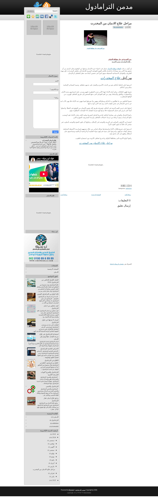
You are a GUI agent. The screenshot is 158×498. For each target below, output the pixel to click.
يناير (52, 476)
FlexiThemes (87, 492)
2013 (54, 480)
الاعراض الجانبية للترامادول (49, 349)
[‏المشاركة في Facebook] (124, 186)
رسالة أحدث (63, 195)
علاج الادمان (50, 196)
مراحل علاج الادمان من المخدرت (111, 23)
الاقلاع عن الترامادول (52, 360)
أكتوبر (52, 447)
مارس (52, 466)
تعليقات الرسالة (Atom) (117, 264)
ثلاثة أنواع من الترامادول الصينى (48, 294)
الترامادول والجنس (52, 386)
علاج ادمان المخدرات (49, 140)
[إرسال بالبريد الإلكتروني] (130, 186)
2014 (54, 437)
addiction (129, 188)
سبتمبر (51, 450)
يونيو (52, 457)
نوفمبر (52, 444)
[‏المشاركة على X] (126, 186)
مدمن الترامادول (109, 6)
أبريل (52, 463)
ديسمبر (51, 440)
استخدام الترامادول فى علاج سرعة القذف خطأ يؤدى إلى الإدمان (49, 336)
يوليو (52, 453)
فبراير (52, 473)
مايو (52, 460)
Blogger (71, 490)
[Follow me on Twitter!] (37, 3)
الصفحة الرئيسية (96, 195)
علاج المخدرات (111, 78)
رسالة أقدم (128, 195)
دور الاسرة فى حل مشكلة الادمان (95, 48)
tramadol (55, 426)
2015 (54, 434)
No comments (118, 27)
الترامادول (55, 420)
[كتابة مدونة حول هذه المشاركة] (128, 186)
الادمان (56, 272)
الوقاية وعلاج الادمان (114, 69)
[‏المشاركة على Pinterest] (122, 186)
